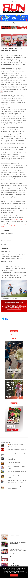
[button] (14, 8)
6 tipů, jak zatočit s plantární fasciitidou (17, 454)
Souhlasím (14, 575)
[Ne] (26, 572)
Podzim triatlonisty (14, 535)
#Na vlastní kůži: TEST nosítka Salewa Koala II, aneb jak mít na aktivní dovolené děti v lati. (17, 482)
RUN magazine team (15, 556)
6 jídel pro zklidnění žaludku (14, 462)
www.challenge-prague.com (17, 219)
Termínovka (14, 334)
